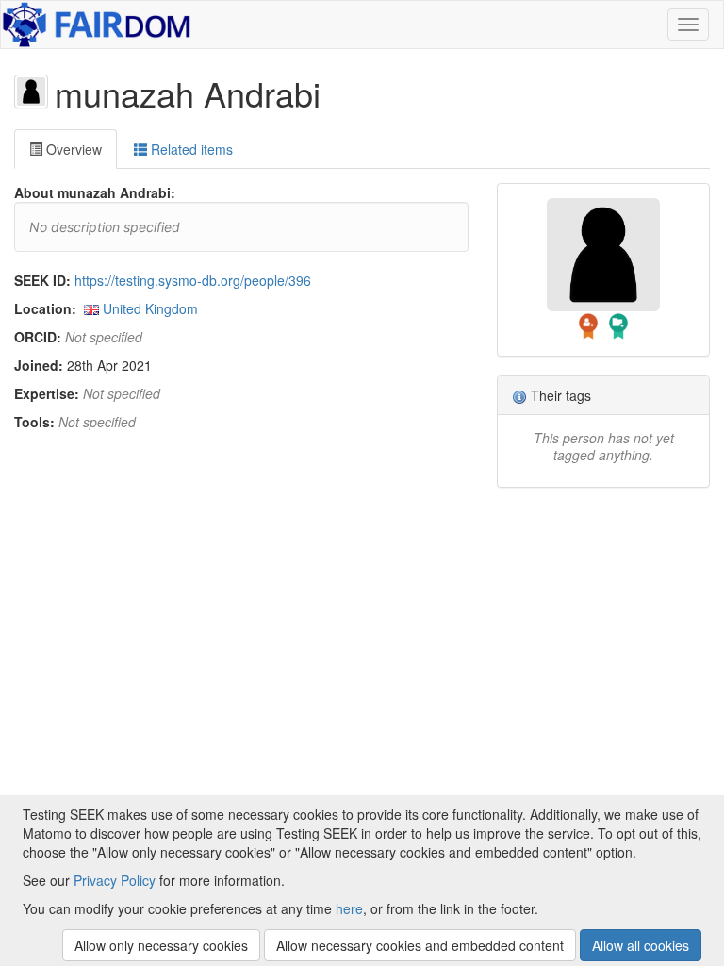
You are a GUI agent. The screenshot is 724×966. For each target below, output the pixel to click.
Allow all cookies (640, 945)
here (349, 908)
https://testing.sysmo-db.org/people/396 (192, 280)
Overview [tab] (72, 149)
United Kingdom (150, 308)
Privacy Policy (115, 880)
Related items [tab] (190, 149)
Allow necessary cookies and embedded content (420, 945)
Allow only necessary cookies (161, 945)
